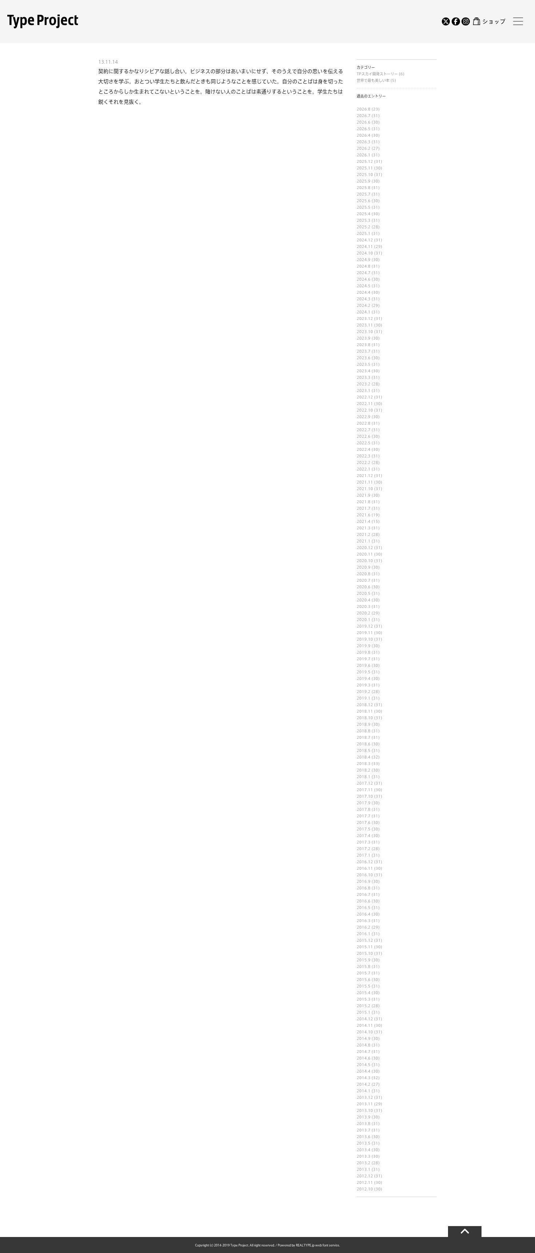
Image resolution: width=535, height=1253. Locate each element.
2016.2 (363, 927)
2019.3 (363, 685)
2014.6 (363, 1058)
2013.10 (365, 1110)
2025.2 (363, 227)
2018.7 (363, 737)
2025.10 (365, 174)
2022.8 (363, 423)
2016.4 (363, 914)
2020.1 (363, 619)
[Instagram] (465, 21)
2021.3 (363, 528)
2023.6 (363, 358)
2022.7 (363, 430)
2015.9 (363, 960)
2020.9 (363, 567)
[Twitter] (446, 21)
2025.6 (363, 201)
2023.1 (363, 390)
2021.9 (363, 495)
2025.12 (365, 161)
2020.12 (365, 547)
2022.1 (363, 469)
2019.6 (363, 665)
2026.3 (363, 142)
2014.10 (365, 1032)
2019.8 (363, 652)
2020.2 (363, 613)
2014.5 (363, 1064)
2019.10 (365, 639)
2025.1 (363, 233)
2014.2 (363, 1084)
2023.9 (363, 338)
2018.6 (363, 744)
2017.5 (363, 829)
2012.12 (365, 1176)
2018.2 (363, 770)
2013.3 (363, 1156)
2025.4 (363, 214)
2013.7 (363, 1130)
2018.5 (363, 750)
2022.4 (363, 449)
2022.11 (365, 403)
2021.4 (363, 521)
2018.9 (363, 724)
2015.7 (363, 973)
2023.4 (363, 371)
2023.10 (365, 331)
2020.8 (363, 574)
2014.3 (363, 1078)
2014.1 (363, 1091)
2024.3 (363, 299)
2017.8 (363, 809)
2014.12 (365, 1019)
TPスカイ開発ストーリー (378, 74)
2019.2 (363, 691)
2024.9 (363, 259)
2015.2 (363, 1006)
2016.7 (363, 894)
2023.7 (363, 351)
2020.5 (363, 593)
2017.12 (365, 783)
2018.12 (365, 704)
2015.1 (363, 1012)
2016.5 (363, 907)
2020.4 (363, 600)
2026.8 (363, 109)
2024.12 (365, 240)
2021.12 (365, 475)
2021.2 (363, 534)
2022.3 (363, 456)
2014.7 (363, 1051)
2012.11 (365, 1182)
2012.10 (365, 1189)
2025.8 (363, 187)
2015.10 (365, 953)
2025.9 (363, 181)
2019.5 (363, 672)
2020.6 (363, 587)
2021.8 (363, 502)
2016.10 (365, 875)
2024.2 (363, 305)
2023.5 (363, 364)
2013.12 (365, 1097)
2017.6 (363, 822)
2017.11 (365, 790)
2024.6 (363, 279)
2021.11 (365, 482)
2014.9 (363, 1038)
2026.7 (363, 115)
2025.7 (363, 194)
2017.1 (363, 855)
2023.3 (363, 377)
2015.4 (363, 992)
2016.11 (365, 868)
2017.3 (363, 842)
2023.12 (365, 318)
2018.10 (365, 718)
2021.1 (363, 541)
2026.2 (363, 148)
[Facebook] (456, 21)
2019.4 (363, 678)
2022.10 (365, 410)
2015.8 (363, 966)
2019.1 (363, 698)
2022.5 (363, 443)
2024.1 (363, 312)
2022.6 (363, 436)
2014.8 (363, 1045)
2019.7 (363, 659)
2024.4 (363, 292)
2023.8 (363, 345)
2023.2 (363, 384)
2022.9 (363, 417)
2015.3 (363, 999)
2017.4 (363, 835)
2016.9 (363, 881)
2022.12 (365, 397)
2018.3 (363, 763)
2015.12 (365, 940)
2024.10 (365, 253)
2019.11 (365, 632)
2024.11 (365, 246)
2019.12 (365, 626)
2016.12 (365, 862)
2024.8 (363, 266)
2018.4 (363, 757)
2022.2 (363, 462)
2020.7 (363, 580)
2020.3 (363, 606)
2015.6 (363, 979)
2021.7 (363, 508)
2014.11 (365, 1025)
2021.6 (363, 515)
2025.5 (363, 207)
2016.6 (363, 901)
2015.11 (365, 947)
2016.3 (363, 920)
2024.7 (363, 273)
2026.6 (363, 122)
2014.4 (363, 1071)
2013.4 (363, 1150)
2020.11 (365, 554)
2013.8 (363, 1123)
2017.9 (363, 803)
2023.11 (365, 325)
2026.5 (363, 129)
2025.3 (363, 220)
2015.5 (363, 986)
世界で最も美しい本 (374, 80)
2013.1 (363, 1169)
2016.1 (363, 934)
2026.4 (363, 135)
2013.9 (363, 1117)
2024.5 (363, 286)
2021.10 (365, 489)
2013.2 (363, 1163)
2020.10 (365, 561)
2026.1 (363, 155)
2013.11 (365, 1104)
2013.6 (363, 1136)
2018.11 (365, 711)
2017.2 (363, 848)
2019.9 (363, 646)
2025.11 (365, 168)
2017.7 (363, 816)
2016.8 (363, 888)
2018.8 (363, 731)
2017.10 (365, 796)
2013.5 (363, 1143)
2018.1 (363, 776)
